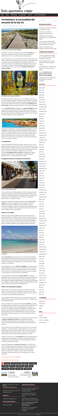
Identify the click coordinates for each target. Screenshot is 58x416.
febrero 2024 (42, 156)
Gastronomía (22, 15)
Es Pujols (12, 366)
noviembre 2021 (43, 220)
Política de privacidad (39, 15)
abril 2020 (41, 266)
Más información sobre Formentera (10, 360)
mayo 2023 (41, 178)
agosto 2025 (42, 114)
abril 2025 (41, 123)
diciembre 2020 (42, 247)
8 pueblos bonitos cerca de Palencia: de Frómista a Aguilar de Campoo (47, 62)
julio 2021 (41, 230)
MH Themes (38, 414)
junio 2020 (41, 261)
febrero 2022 (42, 213)
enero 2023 (41, 187)
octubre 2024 (42, 137)
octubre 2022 (42, 194)
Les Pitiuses (5, 368)
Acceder (41, 315)
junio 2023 (41, 175)
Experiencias (14, 15)
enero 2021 (41, 244)
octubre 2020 (42, 251)
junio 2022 (41, 204)
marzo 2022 (42, 211)
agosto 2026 (42, 87)
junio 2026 (41, 92)
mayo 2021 (41, 235)
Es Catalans (33, 363)
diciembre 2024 (42, 133)
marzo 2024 (42, 154)
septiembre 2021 (43, 225)
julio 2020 (41, 258)
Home (2, 15)
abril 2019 (41, 294)
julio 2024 (41, 144)
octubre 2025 (42, 109)
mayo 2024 (41, 149)
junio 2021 (41, 232)
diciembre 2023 (42, 161)
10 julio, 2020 (6, 25)
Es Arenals (25, 363)
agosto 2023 (42, 171)
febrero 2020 (42, 270)
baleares (7, 363)
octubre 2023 (42, 166)
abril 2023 (41, 180)
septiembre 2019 (43, 282)
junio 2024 (41, 147)
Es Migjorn (5, 366)
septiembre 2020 (43, 254)
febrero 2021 (42, 242)
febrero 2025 (42, 128)
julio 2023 (41, 173)
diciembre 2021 (42, 218)
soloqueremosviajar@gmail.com (10, 398)
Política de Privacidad (7, 405)
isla (26, 366)
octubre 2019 (42, 280)
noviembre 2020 (43, 249)
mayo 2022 (41, 206)
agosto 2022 (42, 199)
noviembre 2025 (43, 106)
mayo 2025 (41, 121)
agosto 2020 (42, 256)
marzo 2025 (42, 125)
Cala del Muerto (16, 363)
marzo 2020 (42, 268)
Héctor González (14, 25)
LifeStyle (30, 15)
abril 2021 (41, 237)
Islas (31, 366)
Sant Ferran (19, 368)
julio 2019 (41, 287)
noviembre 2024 (43, 135)
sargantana (28, 368)
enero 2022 (41, 216)
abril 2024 (41, 152)
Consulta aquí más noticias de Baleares (11, 357)
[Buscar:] (48, 20)
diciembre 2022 (42, 190)
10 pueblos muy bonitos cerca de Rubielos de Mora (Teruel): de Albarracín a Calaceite (47, 57)
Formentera (20, 366)
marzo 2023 (42, 182)
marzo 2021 (42, 239)
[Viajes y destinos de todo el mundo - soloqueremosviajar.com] (29, 12)
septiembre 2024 (43, 140)
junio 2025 (41, 118)
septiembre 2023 (43, 168)
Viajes (7, 15)
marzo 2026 (42, 99)
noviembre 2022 (43, 192)
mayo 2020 (41, 263)
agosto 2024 (42, 142)
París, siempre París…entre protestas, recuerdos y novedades (47, 79)
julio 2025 (41, 116)
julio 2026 (41, 90)
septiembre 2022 (43, 197)
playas (12, 368)
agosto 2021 (42, 228)
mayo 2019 (41, 292)
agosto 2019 (42, 285)
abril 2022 (41, 208)
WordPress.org (42, 322)
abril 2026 (41, 97)
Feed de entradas (43, 317)
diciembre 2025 (42, 104)
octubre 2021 (42, 223)
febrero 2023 (42, 185)
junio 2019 (41, 289)
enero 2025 (41, 130)
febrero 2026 (42, 102)
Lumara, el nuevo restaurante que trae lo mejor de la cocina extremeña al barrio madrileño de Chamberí (47, 43)
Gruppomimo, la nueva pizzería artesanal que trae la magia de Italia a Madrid (47, 37)
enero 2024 (41, 159)
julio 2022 (41, 201)
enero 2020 (41, 273)
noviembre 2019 (43, 277)
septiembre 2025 (43, 111)
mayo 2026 (41, 95)
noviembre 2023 (43, 163)
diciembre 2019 (42, 275)
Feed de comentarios (44, 320)
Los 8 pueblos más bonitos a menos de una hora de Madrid (47, 68)
